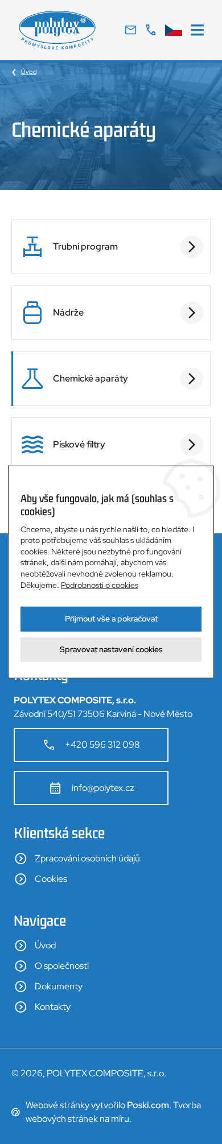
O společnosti (62, 966)
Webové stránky (57, 1105)
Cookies (51, 879)
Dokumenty (59, 986)
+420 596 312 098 (102, 745)
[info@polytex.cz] (131, 30)
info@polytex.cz (103, 788)
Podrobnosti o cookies (99, 584)
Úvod (28, 72)
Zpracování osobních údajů (87, 858)
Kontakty (53, 1007)
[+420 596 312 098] (151, 30)
